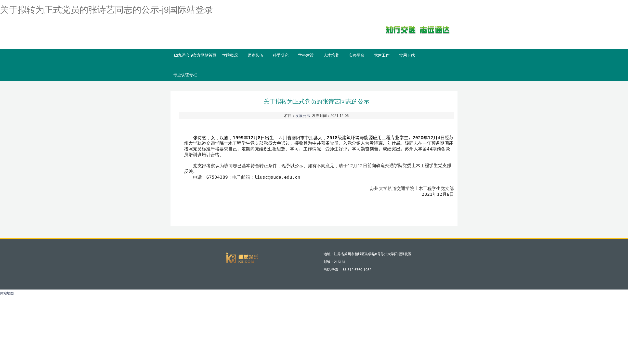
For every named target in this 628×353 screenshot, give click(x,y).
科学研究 (280, 55)
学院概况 (230, 55)
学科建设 (306, 55)
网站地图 (7, 293)
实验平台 (356, 55)
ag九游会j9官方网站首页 (194, 55)
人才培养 (331, 55)
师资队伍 (255, 55)
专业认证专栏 (185, 75)
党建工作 (382, 55)
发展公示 (302, 115)
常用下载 (407, 55)
